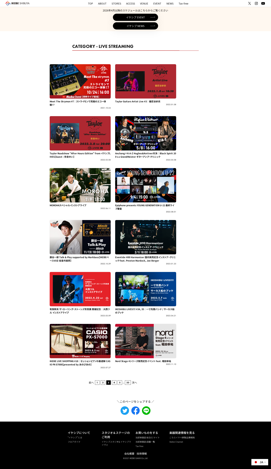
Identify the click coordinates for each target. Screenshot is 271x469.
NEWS (169, 3)
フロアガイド (74, 441)
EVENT (157, 3)
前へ (91, 382)
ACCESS (130, 3)
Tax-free (183, 3)
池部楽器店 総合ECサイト (148, 437)
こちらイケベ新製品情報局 (182, 437)
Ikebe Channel (176, 441)
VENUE (144, 3)
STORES (116, 3)
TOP (90, 3)
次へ (134, 382)
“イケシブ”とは (75, 437)
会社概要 (129, 453)
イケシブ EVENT (135, 17)
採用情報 (142, 453)
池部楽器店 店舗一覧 (145, 441)
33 (127, 382)
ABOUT (102, 3)
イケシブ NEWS (135, 26)
